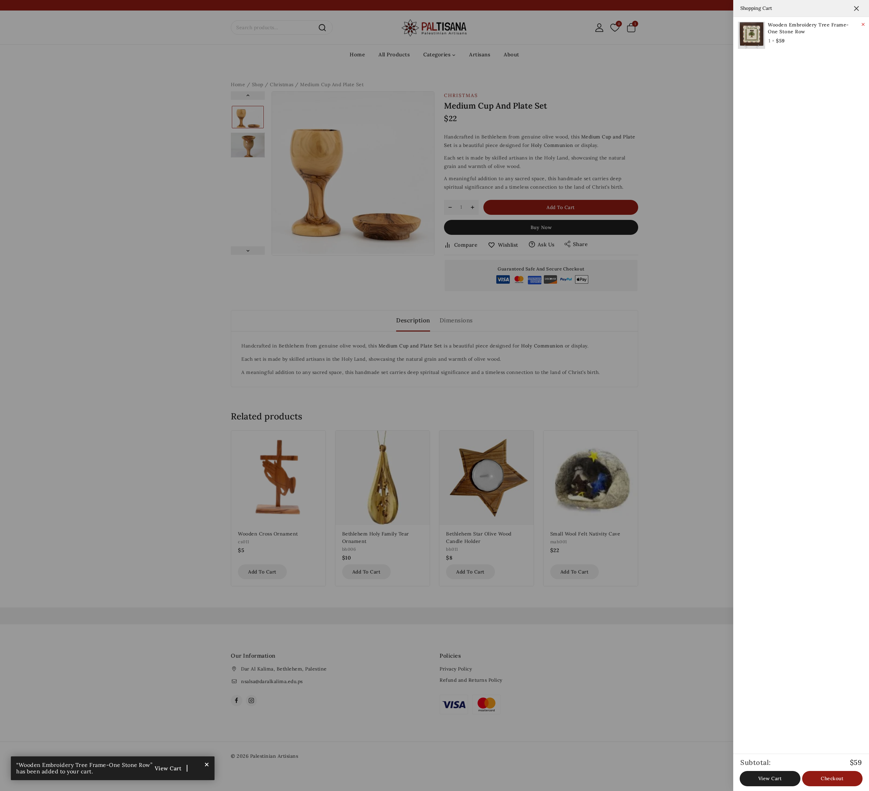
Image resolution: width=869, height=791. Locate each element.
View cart (168, 768)
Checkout (832, 778)
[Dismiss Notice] (206, 764)
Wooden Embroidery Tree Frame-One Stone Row (808, 28)
